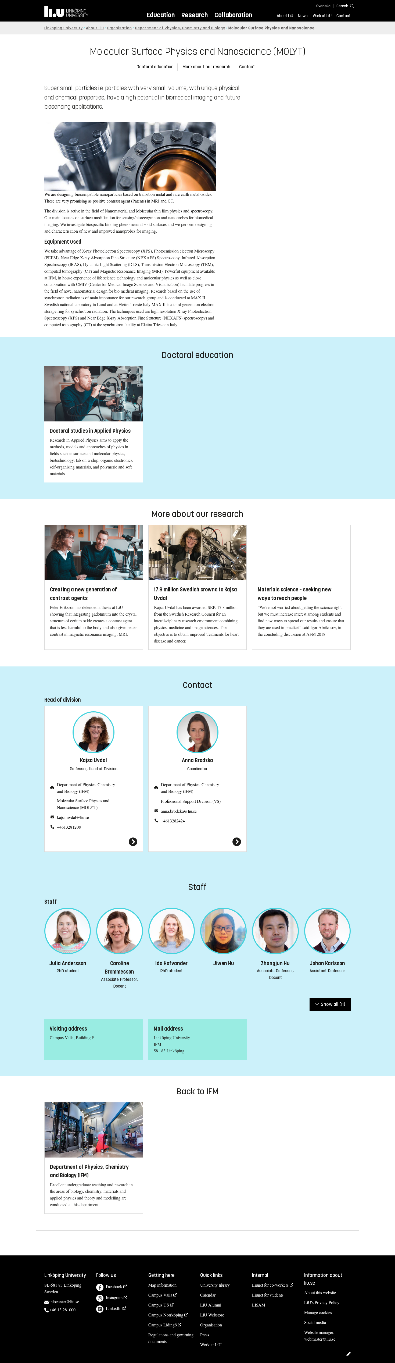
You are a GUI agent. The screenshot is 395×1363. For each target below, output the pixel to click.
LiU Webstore (212, 1315)
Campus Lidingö (162, 1324)
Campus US (158, 1305)
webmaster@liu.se (319, 1339)
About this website (320, 1292)
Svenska (323, 6)
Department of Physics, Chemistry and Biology (180, 28)
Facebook (114, 1286)
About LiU (285, 15)
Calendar (208, 1295)
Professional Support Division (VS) (191, 801)
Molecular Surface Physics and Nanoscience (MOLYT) (83, 804)
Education (160, 15)
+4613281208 (69, 827)
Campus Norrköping (165, 1315)
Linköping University (63, 28)
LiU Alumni (210, 1305)
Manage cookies (318, 1312)
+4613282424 (173, 821)
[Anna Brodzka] (197, 841)
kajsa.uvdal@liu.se (73, 817)
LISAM (258, 1305)
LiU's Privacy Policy (321, 1302)
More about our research (206, 67)
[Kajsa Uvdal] (93, 841)
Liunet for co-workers (270, 1285)
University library (215, 1285)
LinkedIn (113, 1308)
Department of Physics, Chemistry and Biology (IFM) (86, 788)
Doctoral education (155, 67)
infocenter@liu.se (64, 1301)
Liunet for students (267, 1295)
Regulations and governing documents (170, 1338)
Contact (343, 15)
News (303, 15)
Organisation (119, 28)
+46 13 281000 (62, 1309)
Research (194, 15)
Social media (315, 1322)
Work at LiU (322, 15)
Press (204, 1334)
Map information (162, 1285)
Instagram (114, 1297)
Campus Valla (160, 1295)
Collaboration (233, 15)
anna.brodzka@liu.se (179, 811)
